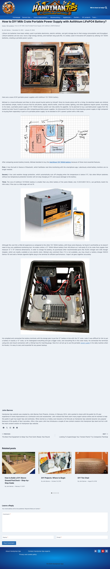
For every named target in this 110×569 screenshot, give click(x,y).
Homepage (16, 17)
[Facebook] (95, 551)
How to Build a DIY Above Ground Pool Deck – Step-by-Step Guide (17, 480)
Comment (7, 514)
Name (5, 537)
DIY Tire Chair (83, 478)
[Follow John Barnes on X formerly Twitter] (6, 427)
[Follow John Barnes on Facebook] (3, 427)
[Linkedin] (106, 551)
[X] (99, 551)
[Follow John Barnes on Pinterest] (16, 427)
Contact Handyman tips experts (39, 551)
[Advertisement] (53, 377)
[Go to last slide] (4, 472)
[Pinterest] (102, 551)
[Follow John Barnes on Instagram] (10, 427)
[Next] (105, 472)
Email (59, 537)
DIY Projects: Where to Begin (53, 478)
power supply (85, 343)
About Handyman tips (13, 551)
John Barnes (10, 486)
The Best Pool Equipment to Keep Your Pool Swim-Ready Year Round (26, 435)
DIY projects (86, 17)
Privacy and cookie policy (28, 554)
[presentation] (18, 463)
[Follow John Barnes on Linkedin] (13, 427)
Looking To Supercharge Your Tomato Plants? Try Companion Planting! (83, 435)
